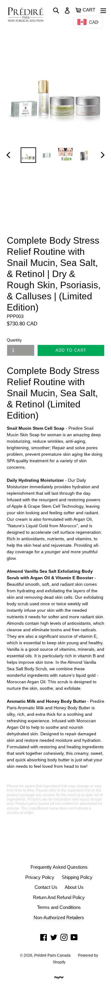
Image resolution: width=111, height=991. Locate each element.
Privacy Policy (39, 877)
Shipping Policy (77, 877)
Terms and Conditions (59, 907)
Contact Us (46, 887)
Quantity (14, 340)
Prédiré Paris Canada (52, 955)
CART (89, 9)
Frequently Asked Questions (59, 867)
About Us (74, 887)
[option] (28, 155)
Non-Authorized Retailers (59, 917)
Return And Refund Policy (59, 897)
